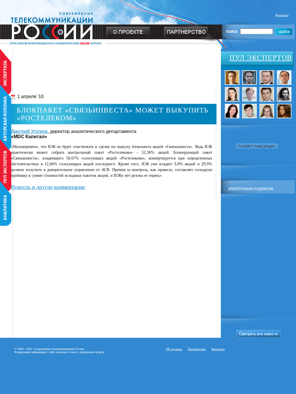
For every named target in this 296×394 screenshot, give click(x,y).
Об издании (174, 349)
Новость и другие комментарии (48, 187)
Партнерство (197, 349)
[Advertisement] (110, 62)
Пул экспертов (261, 57)
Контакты (281, 15)
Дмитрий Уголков (29, 131)
